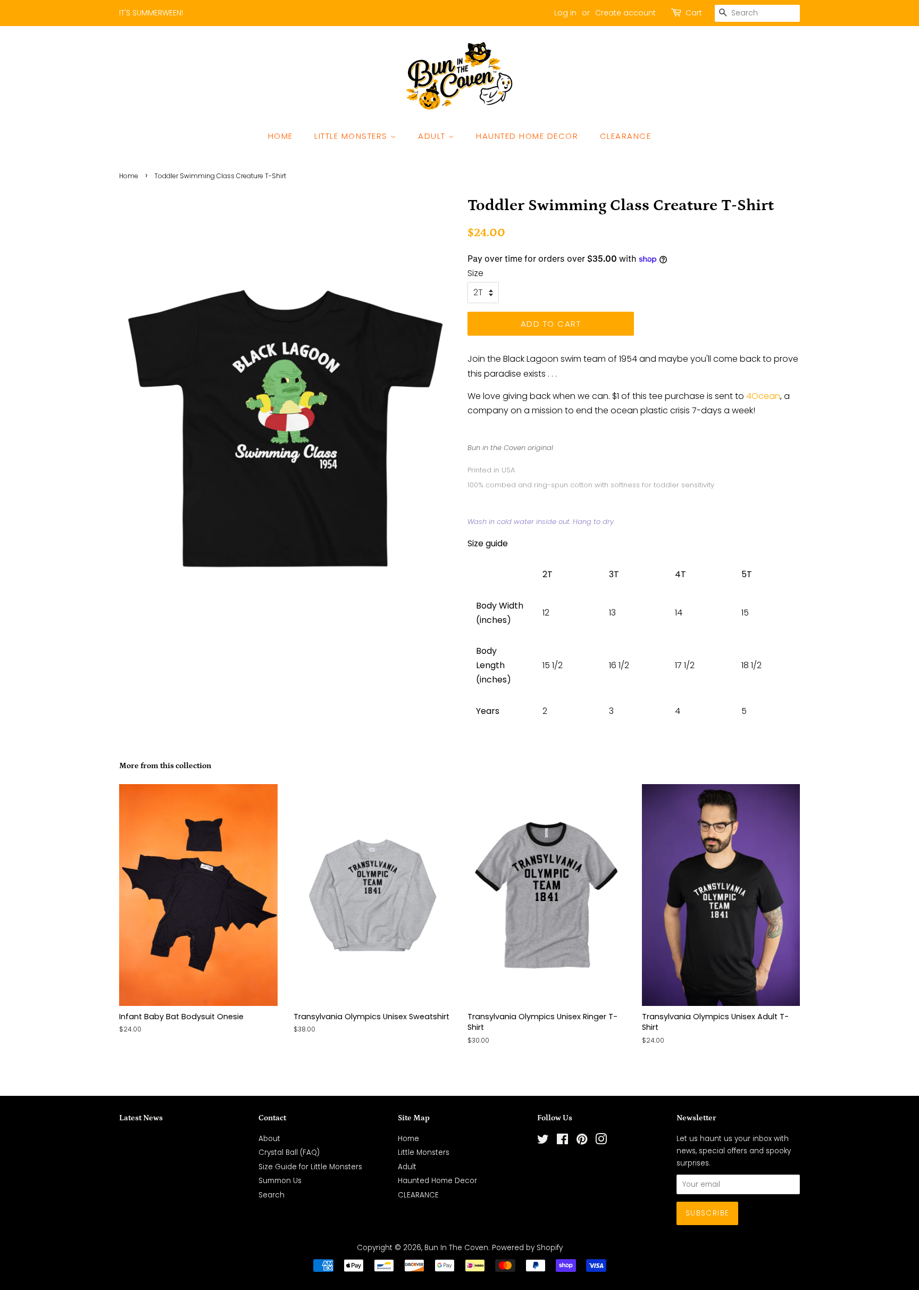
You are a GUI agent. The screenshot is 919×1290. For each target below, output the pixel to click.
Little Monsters (352, 136)
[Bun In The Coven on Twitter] (543, 1141)
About (269, 1139)
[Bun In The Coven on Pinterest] (582, 1141)
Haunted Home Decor (527, 136)
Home (280, 136)
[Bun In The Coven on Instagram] (601, 1141)
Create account (625, 12)
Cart (694, 12)
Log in (565, 12)
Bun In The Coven (456, 1248)
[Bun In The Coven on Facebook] (562, 1141)
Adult (433, 136)
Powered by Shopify (527, 1248)
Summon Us (280, 1181)
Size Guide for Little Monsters (310, 1167)
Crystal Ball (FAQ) (289, 1152)
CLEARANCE (625, 136)
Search (271, 1195)
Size (475, 273)
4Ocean (763, 396)
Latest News (141, 1117)
